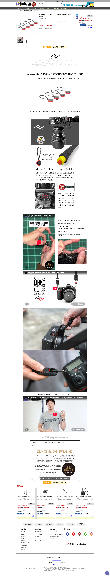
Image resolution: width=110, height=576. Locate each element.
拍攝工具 (34, 8)
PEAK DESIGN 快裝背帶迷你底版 (44, 496)
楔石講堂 (18, 1)
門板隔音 (54, 6)
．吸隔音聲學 (19, 8)
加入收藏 (90, 25)
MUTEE (41, 6)
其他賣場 (33, 516)
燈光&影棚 (41, 8)
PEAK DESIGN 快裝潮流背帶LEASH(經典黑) (24, 497)
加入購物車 (82, 25)
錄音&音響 (49, 8)
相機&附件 (27, 8)
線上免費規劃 (24, 1)
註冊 (57, 1)
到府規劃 (31, 1)
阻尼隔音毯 (58, 6)
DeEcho (45, 6)
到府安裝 (42, 1)
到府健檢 (36, 1)
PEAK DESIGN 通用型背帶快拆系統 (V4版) (84, 497)
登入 (62, 1)
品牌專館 (65, 8)
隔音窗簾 (49, 6)
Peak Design (57, 8)
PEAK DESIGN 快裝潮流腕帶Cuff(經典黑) (65, 497)
